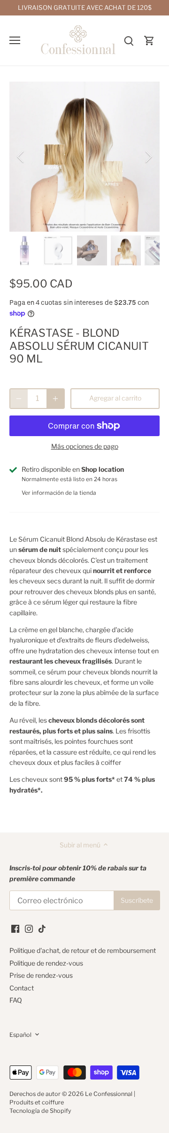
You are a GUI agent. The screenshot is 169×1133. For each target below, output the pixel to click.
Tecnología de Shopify (40, 1110)
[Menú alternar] (14, 40)
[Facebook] (15, 928)
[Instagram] (29, 928)
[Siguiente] (148, 156)
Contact (21, 988)
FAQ (15, 1000)
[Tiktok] (42, 928)
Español (20, 1034)
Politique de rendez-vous (46, 963)
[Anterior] (21, 156)
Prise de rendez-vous (41, 975)
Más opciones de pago (84, 446)
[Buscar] (128, 40)
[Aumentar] (55, 398)
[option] (84, 157)
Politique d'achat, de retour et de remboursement (82, 950)
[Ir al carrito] (149, 40)
